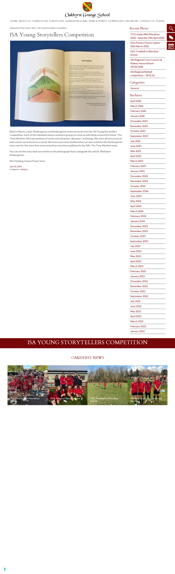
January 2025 (137, 171)
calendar (171, 46)
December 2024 (139, 176)
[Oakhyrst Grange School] (87, 9)
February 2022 (138, 326)
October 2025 (137, 130)
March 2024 (136, 211)
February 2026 (138, 110)
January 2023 (137, 276)
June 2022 (135, 306)
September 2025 (139, 135)
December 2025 (139, 120)
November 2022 (139, 286)
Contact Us (147, 21)
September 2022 (139, 296)
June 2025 (135, 145)
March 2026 (136, 105)
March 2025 (136, 160)
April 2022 (135, 316)
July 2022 (135, 301)
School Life (56, 21)
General (23, 169)
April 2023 (135, 261)
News (34, 28)
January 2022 (137, 331)
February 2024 (138, 216)
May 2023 (135, 256)
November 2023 (139, 231)
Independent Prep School (20, 28)
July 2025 (135, 141)
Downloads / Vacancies (123, 21)
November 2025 (139, 126)
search (171, 28)
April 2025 (135, 156)
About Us (24, 21)
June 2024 (135, 196)
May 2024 (135, 201)
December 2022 (139, 281)
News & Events (98, 21)
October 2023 (137, 236)
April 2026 (135, 100)
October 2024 (137, 186)
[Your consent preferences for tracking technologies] (4, 569)
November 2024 (139, 181)
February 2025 (138, 166)
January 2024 (137, 221)
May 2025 (135, 151)
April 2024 (135, 206)
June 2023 (135, 251)
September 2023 (139, 241)
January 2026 (137, 115)
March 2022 (136, 321)
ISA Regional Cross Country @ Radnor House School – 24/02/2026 (146, 63)
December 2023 (139, 226)
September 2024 (139, 191)
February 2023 (138, 271)
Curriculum (40, 21)
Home (13, 21)
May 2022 (135, 311)
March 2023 (136, 266)
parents (171, 37)
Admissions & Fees (76, 21)
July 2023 (135, 246)
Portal (160, 21)
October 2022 (137, 291)
